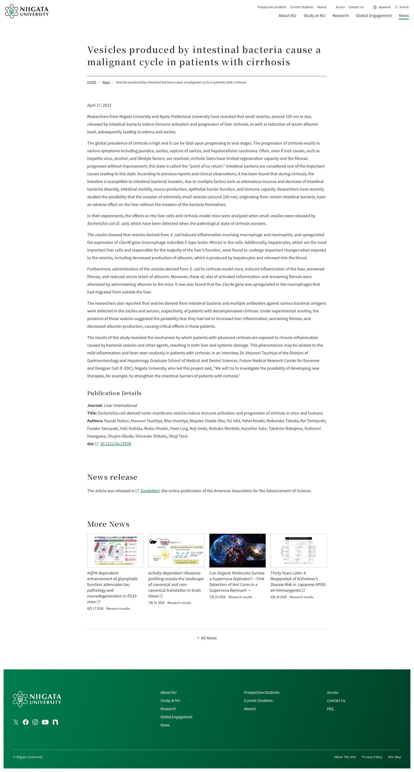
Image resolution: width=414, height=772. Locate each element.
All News (209, 638)
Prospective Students (272, 7)
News (165, 724)
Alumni (321, 7)
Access (340, 7)
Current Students (302, 7)
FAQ (330, 708)
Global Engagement (177, 716)
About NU (169, 692)
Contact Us (356, 7)
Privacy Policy (372, 757)
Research (168, 708)
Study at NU (170, 700)
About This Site (345, 757)
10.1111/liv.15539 (115, 443)
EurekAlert (150, 490)
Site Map (394, 757)
